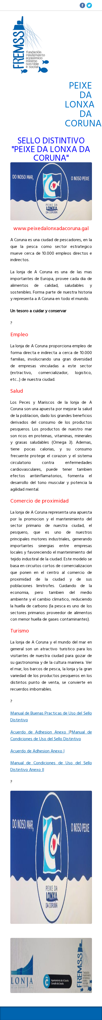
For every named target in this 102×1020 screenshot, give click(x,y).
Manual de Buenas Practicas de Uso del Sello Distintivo (51, 716)
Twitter (89, 5)
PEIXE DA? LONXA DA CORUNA (30, 19)
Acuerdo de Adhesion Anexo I (40, 732)
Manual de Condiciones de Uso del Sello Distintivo (51, 735)
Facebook (82, 5)
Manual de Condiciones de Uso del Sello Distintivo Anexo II (51, 766)
